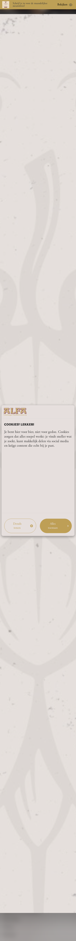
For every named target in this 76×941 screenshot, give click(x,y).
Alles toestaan (53, 526)
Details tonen (17, 526)
